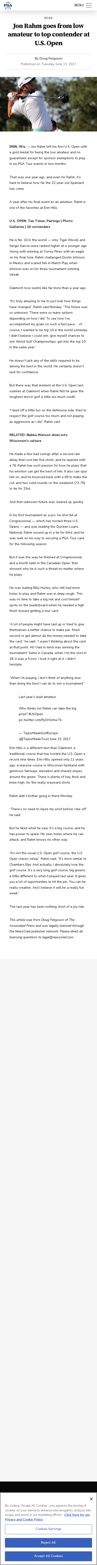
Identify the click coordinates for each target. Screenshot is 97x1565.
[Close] (91, 1499)
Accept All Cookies (48, 1556)
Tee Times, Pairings (44, 221)
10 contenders (38, 227)
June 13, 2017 (60, 739)
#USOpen (35, 714)
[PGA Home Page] (8, 5)
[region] (48, 1528)
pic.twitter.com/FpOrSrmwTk (40, 720)
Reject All (48, 1543)
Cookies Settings (48, 1529)
